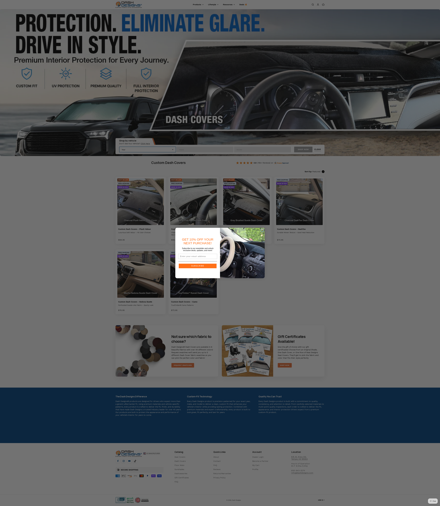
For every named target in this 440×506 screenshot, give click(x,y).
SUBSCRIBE (197, 266)
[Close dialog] (262, 230)
